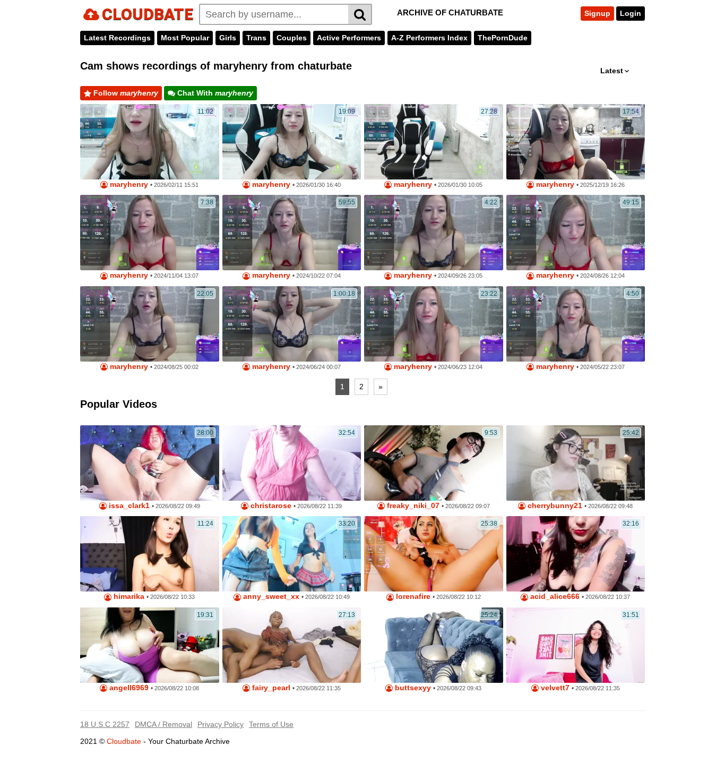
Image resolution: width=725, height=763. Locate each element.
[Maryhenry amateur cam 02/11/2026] (149, 141)
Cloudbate (124, 741)
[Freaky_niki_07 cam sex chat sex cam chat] (433, 463)
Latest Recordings (117, 37)
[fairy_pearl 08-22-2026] (291, 645)
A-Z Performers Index (429, 37)
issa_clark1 (128, 506)
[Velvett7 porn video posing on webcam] (575, 645)
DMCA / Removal (163, 724)
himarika (127, 597)
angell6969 (128, 688)
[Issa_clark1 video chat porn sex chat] (149, 463)
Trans (256, 37)
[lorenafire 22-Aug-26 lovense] (433, 553)
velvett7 (554, 688)
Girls (227, 37)
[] (360, 14)
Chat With (214, 93)
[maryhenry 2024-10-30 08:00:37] (291, 324)
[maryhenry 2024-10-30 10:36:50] (575, 324)
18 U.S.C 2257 (105, 724)
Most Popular (185, 37)
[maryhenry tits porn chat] (433, 141)
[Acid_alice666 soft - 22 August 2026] (575, 553)
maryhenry (128, 184)
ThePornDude (503, 37)
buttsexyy (412, 688)
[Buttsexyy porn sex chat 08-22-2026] (433, 645)
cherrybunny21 (553, 506)
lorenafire (412, 597)
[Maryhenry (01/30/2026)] (291, 141)
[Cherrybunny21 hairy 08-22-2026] (575, 463)
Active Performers (349, 37)
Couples (292, 37)
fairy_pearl (270, 688)
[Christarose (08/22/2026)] (291, 463)
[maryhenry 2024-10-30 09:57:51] (149, 324)
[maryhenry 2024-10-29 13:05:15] (291, 232)
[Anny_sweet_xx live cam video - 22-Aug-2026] (291, 553)
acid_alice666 (554, 597)
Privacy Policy (220, 724)
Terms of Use (271, 724)
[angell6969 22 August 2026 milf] (149, 645)
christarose (269, 506)
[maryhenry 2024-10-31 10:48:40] (149, 232)
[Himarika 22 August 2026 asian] (149, 553)
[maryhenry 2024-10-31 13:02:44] (575, 232)
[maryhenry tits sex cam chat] (575, 141)
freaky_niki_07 (412, 506)
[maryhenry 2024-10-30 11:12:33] (433, 232)
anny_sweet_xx (270, 597)
